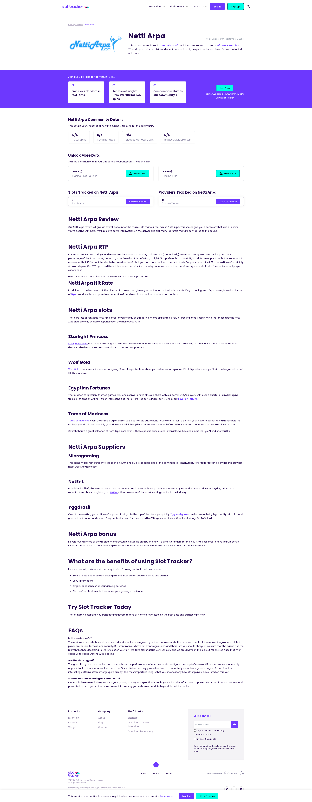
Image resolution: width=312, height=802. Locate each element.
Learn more (166, 796)
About (101, 717)
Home (71, 24)
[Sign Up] (234, 724)
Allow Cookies (207, 796)
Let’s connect (202, 715)
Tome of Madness (78, 420)
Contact (103, 727)
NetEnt (114, 492)
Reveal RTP (230, 173)
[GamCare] (230, 773)
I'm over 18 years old (206, 739)
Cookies (169, 773)
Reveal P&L (140, 173)
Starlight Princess (78, 343)
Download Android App (141, 731)
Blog (100, 722)
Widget (72, 727)
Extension (73, 717)
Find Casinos (177, 6)
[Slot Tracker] (104, 6)
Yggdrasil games (179, 514)
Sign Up (235, 6)
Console (73, 722)
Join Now (225, 88)
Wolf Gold (73, 369)
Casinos (79, 24)
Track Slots (155, 6)
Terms (143, 773)
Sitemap (133, 717)
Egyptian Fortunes (188, 399)
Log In (217, 6)
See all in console (137, 201)
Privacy (155, 773)
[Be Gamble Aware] (214, 773)
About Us (199, 6)
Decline (186, 796)
